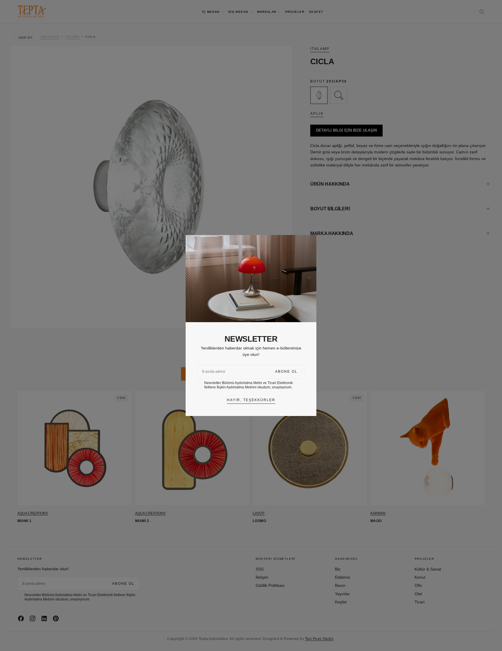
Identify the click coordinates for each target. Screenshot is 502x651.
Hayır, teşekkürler (251, 400)
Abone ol (286, 372)
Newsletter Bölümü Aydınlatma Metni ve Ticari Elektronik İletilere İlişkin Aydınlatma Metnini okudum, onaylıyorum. (248, 385)
